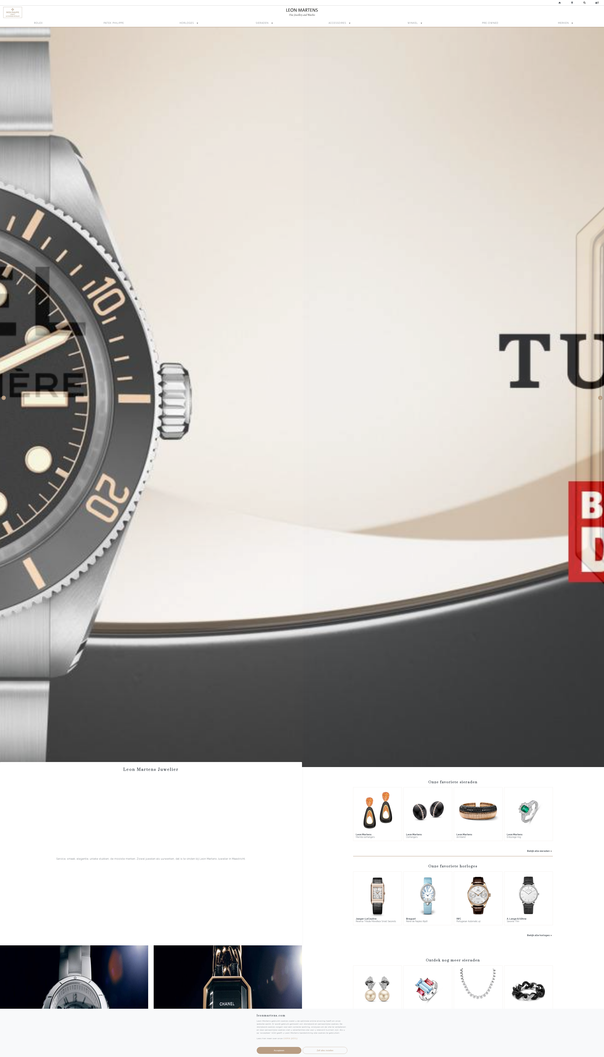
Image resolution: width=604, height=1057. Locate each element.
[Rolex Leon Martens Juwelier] (527, 12)
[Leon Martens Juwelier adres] (572, 2)
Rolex (38, 23)
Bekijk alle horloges (538, 935)
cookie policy (290, 1038)
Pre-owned (490, 23)
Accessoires (338, 23)
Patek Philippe (114, 23)
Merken (563, 23)
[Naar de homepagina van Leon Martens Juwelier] (302, 12)
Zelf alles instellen (325, 1050)
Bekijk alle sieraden (538, 851)
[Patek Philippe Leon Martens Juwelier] (77, 12)
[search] (584, 2)
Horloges (187, 23)
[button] (600, 398)
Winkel (413, 23)
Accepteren (279, 1050)
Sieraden (263, 23)
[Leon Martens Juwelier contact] (559, 2)
